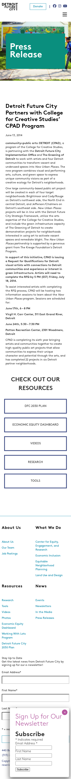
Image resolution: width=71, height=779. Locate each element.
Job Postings (10, 553)
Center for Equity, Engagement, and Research (47, 546)
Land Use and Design (49, 575)
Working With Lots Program (14, 635)
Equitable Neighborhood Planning (45, 565)
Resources (12, 586)
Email (19, 743)
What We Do (48, 528)
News (41, 586)
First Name (9, 690)
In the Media (44, 612)
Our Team (8, 547)
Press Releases (45, 618)
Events (40, 600)
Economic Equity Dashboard (35, 424)
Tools (35, 481)
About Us (11, 528)
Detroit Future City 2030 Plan (14, 645)
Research (35, 462)
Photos (6, 618)
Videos (35, 443)
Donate (38, 6)
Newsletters (43, 606)
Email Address (11, 672)
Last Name (9, 708)
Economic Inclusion (48, 555)
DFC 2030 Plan (36, 406)
